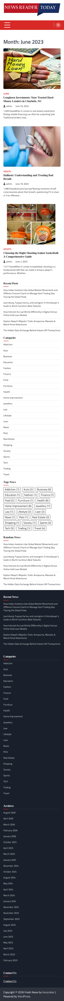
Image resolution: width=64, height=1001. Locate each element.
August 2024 (9, 877)
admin (9, 106)
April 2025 (8, 848)
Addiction (7, 344)
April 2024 (8, 889)
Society (6, 451)
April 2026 (8, 818)
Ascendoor (48, 992)
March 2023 (9, 954)
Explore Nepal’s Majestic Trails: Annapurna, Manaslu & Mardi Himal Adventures (29, 322)
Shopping (7, 445)
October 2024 (10, 871)
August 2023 (9, 925)
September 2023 (11, 919)
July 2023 (7, 930)
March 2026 (9, 824)
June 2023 (8, 936)
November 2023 (11, 913)
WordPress (24, 996)
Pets (5, 433)
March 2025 (9, 854)
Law (5, 409)
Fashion (7, 368)
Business (7, 356)
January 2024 (9, 901)
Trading (7, 468)
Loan (6, 93)
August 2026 (9, 812)
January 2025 (9, 860)
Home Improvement (13, 397)
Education (8, 362)
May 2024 (8, 883)
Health (7, 171)
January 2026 (9, 836)
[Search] (58, 25)
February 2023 (10, 960)
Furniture (7, 386)
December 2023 (11, 907)
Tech (5, 462)
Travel (6, 474)
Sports (7, 249)
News (6, 427)
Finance (7, 374)
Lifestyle (7, 415)
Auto (5, 350)
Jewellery (7, 403)
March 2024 (9, 895)
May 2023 (8, 942)
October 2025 (10, 842)
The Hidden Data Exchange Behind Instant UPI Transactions (31, 330)
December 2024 (11, 865)
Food (5, 380)
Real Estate (9, 439)
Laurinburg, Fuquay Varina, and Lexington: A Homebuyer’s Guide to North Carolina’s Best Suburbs (31, 304)
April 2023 (8, 948)
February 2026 (10, 830)
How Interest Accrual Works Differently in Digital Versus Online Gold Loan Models (30, 313)
